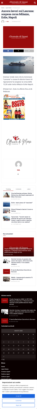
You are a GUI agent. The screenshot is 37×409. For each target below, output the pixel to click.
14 (23, 345)
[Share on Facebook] (8, 50)
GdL (8, 21)
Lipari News (8, 8)
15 (28, 345)
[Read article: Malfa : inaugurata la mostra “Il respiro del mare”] (6, 279)
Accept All (18, 396)
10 (3, 345)
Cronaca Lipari (16, 8)
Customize (19, 400)
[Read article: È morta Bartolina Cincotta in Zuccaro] (6, 271)
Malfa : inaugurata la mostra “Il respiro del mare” (22, 278)
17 (3, 349)
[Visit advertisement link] (18, 141)
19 (13, 349)
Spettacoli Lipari (6, 379)
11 (8, 345)
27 (18, 353)
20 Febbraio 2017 (16, 21)
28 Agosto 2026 (16, 274)
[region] (18, 394)
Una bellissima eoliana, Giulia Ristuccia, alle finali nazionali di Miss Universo (22, 195)
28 (23, 353)
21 (23, 349)
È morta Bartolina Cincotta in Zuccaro (22, 319)
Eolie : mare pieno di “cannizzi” (22, 203)
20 (18, 349)
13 (18, 345)
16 (33, 345)
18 (8, 349)
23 (33, 349)
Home (2, 8)
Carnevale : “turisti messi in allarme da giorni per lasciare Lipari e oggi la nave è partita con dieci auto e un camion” (21, 219)
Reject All (18, 405)
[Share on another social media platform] (29, 50)
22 (28, 349)
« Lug (2, 359)
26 (13, 353)
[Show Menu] (2, 2)
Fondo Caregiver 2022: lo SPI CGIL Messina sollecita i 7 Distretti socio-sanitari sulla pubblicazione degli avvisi (18, 250)
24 (3, 353)
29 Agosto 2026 (9, 254)
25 (8, 353)
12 (13, 345)
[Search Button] (35, 2)
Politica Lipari (5, 374)
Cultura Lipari (5, 376)
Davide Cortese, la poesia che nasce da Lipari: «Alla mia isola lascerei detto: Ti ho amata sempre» (21, 261)
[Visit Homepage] (18, 2)
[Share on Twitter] (19, 50)
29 (28, 353)
